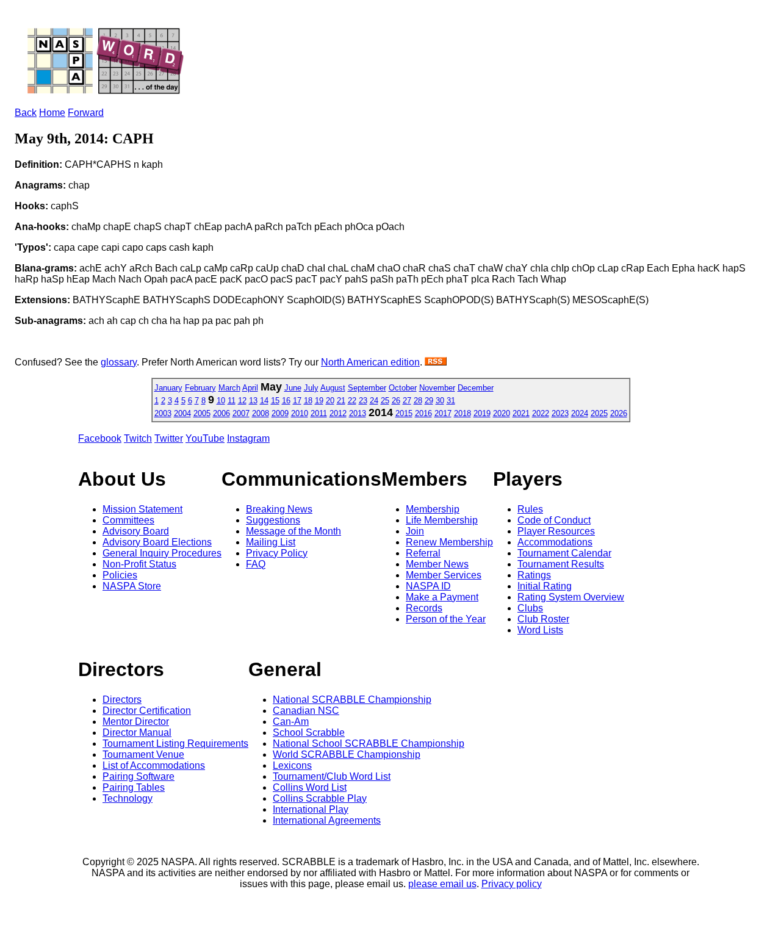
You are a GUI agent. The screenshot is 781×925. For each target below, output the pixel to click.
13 (253, 400)
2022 (540, 413)
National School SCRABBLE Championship (368, 743)
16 (286, 400)
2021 (521, 413)
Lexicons (292, 765)
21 (341, 400)
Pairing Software (139, 776)
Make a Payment (442, 597)
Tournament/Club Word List (331, 776)
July (311, 387)
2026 (618, 413)
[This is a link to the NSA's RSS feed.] (436, 362)
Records (424, 608)
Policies (120, 575)
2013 (357, 413)
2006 (221, 413)
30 (440, 400)
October (403, 387)
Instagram (248, 438)
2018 (462, 413)
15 (275, 400)
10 (221, 400)
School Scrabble (309, 732)
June (292, 387)
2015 (403, 413)
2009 (280, 413)
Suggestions (273, 520)
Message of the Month (293, 531)
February (200, 387)
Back (26, 112)
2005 (202, 413)
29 (429, 400)
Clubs (530, 608)
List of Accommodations (154, 765)
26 (396, 400)
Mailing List (270, 542)
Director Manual (137, 732)
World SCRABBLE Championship (346, 754)
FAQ (255, 564)
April (250, 387)
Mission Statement (142, 509)
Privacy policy (511, 884)
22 (352, 400)
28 (418, 400)
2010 (299, 413)
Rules (530, 509)
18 (308, 400)
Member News (437, 564)
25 (385, 400)
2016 (423, 413)
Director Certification (147, 710)
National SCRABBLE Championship (352, 699)
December (476, 387)
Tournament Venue (143, 754)
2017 (443, 413)
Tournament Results (560, 564)
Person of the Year (446, 619)
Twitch (138, 438)
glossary (119, 362)
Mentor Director (136, 721)
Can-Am (291, 721)
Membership (432, 509)
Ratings (534, 575)
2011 (319, 413)
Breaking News (279, 509)
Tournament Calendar (564, 553)
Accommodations (554, 542)
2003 (162, 413)
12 (242, 400)
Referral (423, 553)
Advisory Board (136, 531)
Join (415, 531)
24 (374, 400)
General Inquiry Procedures (162, 553)
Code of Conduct (554, 520)
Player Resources (556, 531)
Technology (128, 798)
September (367, 387)
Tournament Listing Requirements (175, 743)
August (332, 387)
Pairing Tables (134, 787)
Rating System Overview (570, 597)
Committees (128, 520)
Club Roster (543, 619)
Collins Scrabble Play (320, 798)
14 (264, 400)
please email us (442, 884)
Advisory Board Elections (157, 542)
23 (363, 400)
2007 (241, 413)
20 (330, 400)
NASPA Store (132, 586)
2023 (560, 413)
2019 (482, 413)
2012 (338, 413)
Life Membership (442, 520)
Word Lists (540, 630)
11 (232, 400)
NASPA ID (428, 586)
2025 (599, 413)
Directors (122, 699)
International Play (310, 809)
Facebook (99, 438)
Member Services (443, 575)
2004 (182, 413)
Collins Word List (310, 787)
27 (407, 400)
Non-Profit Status (139, 564)
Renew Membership (449, 542)
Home (52, 112)
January (168, 387)
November (437, 387)
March (229, 387)
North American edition (370, 362)
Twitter (168, 438)
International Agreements (327, 820)
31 (451, 400)
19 (319, 400)
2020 (501, 413)
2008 (260, 413)
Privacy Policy (277, 553)
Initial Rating (544, 586)
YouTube (205, 438)
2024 (579, 413)
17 (297, 400)
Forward (86, 112)
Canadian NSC (306, 710)
